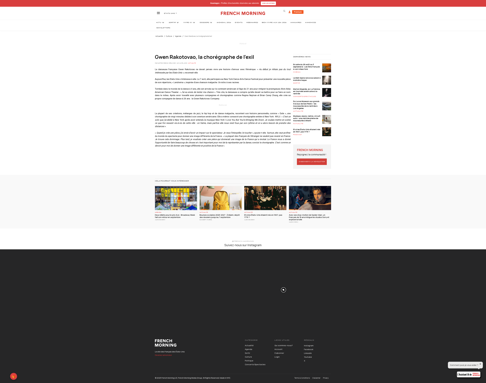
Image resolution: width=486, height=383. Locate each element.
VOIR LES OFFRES (268, 3)
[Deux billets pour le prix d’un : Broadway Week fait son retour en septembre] (176, 198)
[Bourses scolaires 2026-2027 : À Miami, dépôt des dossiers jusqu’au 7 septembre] (221, 198)
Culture (169, 36)
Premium (298, 12)
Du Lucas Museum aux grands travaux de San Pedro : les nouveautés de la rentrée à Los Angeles (306, 104)
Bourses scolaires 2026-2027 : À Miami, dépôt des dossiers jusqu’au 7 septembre (220, 216)
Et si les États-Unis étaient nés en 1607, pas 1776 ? (306, 130)
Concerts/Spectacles (304, 96)
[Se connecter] (290, 12)
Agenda (178, 36)
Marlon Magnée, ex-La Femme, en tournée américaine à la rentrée (306, 91)
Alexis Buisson (160, 219)
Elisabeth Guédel (206, 219)
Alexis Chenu (293, 222)
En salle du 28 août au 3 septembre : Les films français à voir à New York (306, 66)
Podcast (297, 134)
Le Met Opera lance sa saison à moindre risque (307, 79)
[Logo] (198, 343)
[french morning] (243, 13)
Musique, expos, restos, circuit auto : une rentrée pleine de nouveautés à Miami (306, 118)
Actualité (159, 36)
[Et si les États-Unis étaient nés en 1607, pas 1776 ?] (265, 198)
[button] (284, 11)
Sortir (296, 83)
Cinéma (297, 72)
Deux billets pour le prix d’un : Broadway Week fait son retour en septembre (175, 216)
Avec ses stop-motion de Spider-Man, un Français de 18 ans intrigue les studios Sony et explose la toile (309, 217)
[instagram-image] (40, 289)
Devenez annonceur (163, 355)
